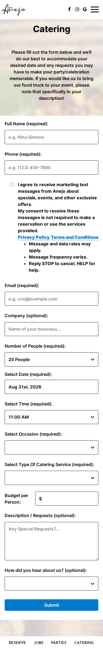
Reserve (17, 643)
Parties (58, 643)
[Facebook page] (69, 9)
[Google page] (85, 9)
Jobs (38, 643)
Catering (84, 643)
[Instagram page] (77, 9)
